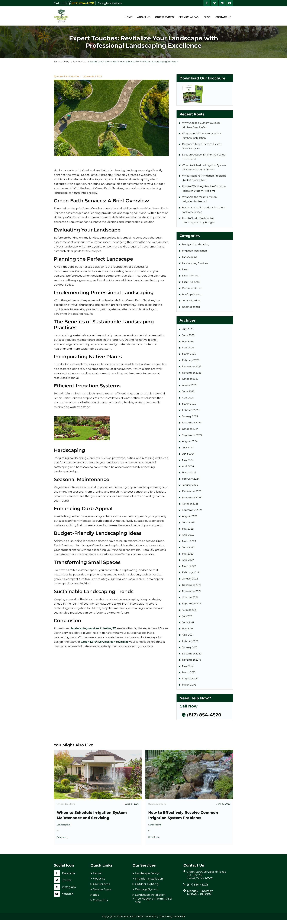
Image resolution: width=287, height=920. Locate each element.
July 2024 (188, 447)
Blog (206, 17)
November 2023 (192, 497)
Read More (62, 837)
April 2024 (188, 466)
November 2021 (192, 591)
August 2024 (190, 441)
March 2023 (189, 541)
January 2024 (190, 485)
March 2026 (189, 353)
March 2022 (189, 566)
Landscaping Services (195, 263)
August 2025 (190, 385)
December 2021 (192, 585)
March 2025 (189, 403)
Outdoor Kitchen (192, 288)
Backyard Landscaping (196, 244)
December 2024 (192, 422)
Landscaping (190, 257)
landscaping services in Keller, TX (93, 628)
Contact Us (223, 17)
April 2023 (188, 534)
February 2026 (191, 360)
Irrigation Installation (195, 250)
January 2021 (190, 647)
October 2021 (190, 597)
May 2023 (188, 528)
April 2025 (188, 397)
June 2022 (188, 547)
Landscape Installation (150, 894)
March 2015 (189, 672)
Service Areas (189, 17)
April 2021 (188, 634)
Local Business (191, 281)
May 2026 (188, 341)
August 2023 (190, 516)
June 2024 (189, 453)
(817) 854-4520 (82, 3)
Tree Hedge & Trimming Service (153, 900)
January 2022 (190, 578)
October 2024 (191, 428)
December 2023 (192, 491)
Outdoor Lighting (146, 884)
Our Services (164, 17)
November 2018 (192, 659)
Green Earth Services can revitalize (105, 641)
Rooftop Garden (192, 294)
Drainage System (146, 889)
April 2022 (188, 560)
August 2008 (190, 678)
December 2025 (192, 366)
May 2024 (188, 460)
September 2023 (192, 510)
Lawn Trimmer (191, 275)
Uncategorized (191, 306)
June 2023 (188, 522)
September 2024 (192, 435)
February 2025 (191, 410)
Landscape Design (147, 873)
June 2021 (188, 622)
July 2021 (188, 616)
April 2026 (188, 347)
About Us (143, 17)
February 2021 (191, 641)
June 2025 (188, 391)
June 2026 (188, 335)
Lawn (185, 269)
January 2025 (190, 416)
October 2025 (190, 378)
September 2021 (192, 603)
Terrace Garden (191, 300)
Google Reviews (110, 3)
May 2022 (188, 553)
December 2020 (192, 653)
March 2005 (189, 684)
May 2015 (188, 666)
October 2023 (190, 503)
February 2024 (191, 478)
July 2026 (188, 329)
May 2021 (188, 628)
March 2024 (189, 472)
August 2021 (190, 609)
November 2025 (192, 372)
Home (128, 17)
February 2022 (191, 572)
